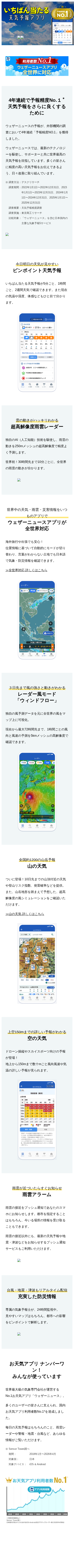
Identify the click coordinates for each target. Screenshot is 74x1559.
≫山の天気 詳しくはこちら (25, 914)
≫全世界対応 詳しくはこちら (26, 570)
